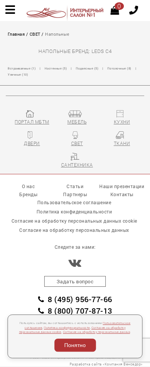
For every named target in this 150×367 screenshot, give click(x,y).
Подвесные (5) (87, 68)
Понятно (75, 345)
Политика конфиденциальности (67, 327)
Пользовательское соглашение (74, 202)
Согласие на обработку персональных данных (96, 332)
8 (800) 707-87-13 (80, 311)
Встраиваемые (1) (22, 68)
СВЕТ (35, 34)
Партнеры (75, 194)
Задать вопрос (75, 281)
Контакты (121, 194)
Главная (16, 34)
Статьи (75, 186)
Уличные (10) (18, 74)
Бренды (28, 194)
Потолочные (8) (119, 68)
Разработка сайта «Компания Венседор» (106, 364)
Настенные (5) (56, 68)
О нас (28, 186)
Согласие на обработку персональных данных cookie (74, 221)
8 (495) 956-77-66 (80, 299)
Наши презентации (121, 186)
